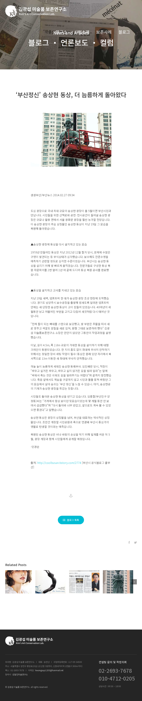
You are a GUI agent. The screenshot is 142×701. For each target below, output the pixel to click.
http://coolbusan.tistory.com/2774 (59, 463)
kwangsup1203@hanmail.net (49, 670)
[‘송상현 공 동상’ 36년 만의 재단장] (54, 581)
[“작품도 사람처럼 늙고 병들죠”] (121, 581)
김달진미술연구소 (20, 674)
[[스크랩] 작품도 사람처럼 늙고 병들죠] (20, 581)
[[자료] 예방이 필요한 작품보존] (88, 581)
